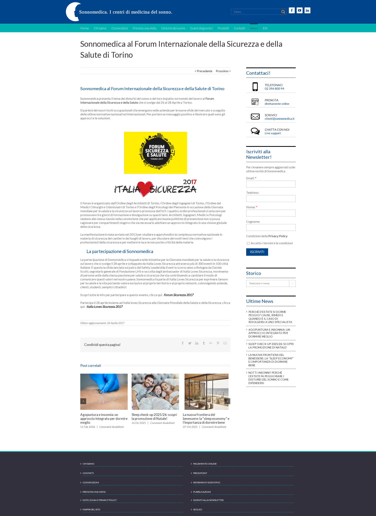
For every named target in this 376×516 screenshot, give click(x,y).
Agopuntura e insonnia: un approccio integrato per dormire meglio (226, 386)
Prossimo (222, 71)
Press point (200, 476)
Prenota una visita (94, 495)
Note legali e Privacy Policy (100, 503)
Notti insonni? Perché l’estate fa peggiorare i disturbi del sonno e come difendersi (123, 418)
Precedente (204, 71)
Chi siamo (88, 467)
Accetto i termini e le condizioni (271, 243)
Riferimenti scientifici (206, 485)
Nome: (251, 207)
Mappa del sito (91, 512)
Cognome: (253, 221)
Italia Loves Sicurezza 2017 (104, 306)
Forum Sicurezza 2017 (178, 295)
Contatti (88, 476)
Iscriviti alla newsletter (208, 503)
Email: (251, 178)
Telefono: (252, 192)
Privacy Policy (277, 236)
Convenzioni (91, 485)
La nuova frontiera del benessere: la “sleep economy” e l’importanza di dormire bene (271, 360)
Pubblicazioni (202, 495)
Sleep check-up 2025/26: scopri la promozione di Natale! (271, 345)
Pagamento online (205, 467)
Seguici (197, 512)
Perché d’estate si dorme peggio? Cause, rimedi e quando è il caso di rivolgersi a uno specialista (175, 420)
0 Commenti (177, 430)
